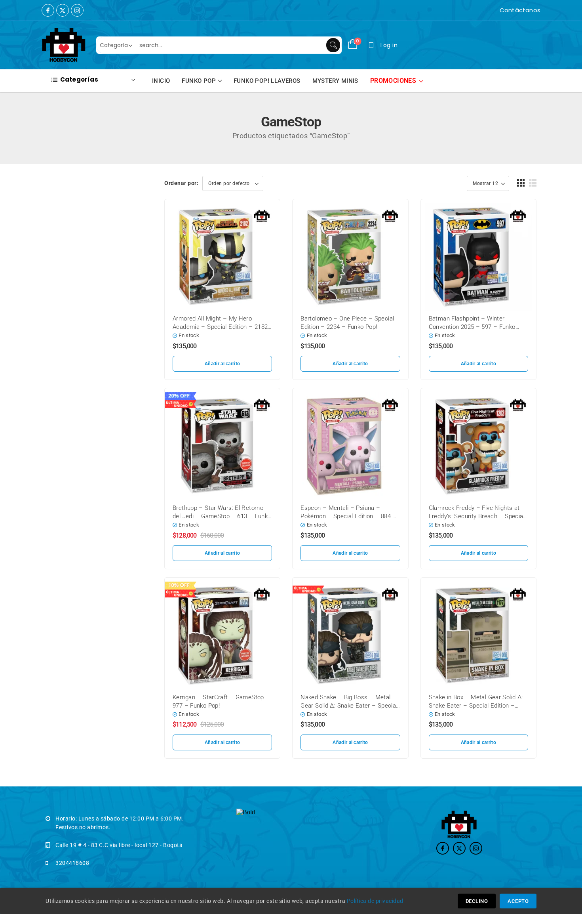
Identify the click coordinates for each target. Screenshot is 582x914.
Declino (477, 901)
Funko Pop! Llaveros (267, 80)
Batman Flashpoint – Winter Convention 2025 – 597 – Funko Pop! (472, 327)
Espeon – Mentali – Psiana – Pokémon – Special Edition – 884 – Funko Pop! (348, 516)
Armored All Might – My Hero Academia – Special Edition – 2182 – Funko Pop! (220, 327)
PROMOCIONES (393, 80)
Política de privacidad (375, 901)
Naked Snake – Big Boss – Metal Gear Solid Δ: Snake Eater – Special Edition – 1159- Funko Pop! (349, 705)
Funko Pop (199, 80)
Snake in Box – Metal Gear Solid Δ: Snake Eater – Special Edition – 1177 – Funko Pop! (476, 705)
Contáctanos (520, 10)
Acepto (518, 901)
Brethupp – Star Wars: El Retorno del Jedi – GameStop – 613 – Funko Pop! (222, 516)
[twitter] (62, 10)
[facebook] (48, 10)
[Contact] (498, 10)
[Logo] (64, 45)
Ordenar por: (181, 183)
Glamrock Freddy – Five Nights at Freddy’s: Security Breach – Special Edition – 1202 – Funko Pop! (477, 516)
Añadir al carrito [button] (222, 363)
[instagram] (77, 10)
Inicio (161, 80)
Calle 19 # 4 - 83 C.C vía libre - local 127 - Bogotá (119, 845)
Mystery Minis (335, 80)
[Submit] (333, 45)
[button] (521, 183)
